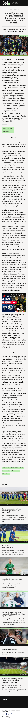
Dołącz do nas (5, 701)
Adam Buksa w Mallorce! (10, 649)
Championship (5, 467)
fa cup (21, 467)
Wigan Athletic (5, 474)
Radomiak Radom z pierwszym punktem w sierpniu (12, 580)
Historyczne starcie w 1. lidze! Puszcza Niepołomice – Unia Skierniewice (11, 511)
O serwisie (4, 699)
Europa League (14, 467)
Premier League (15, 470)
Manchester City (6, 470)
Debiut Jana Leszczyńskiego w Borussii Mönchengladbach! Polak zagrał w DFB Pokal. (13, 614)
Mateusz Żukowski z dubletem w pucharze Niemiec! (12, 547)
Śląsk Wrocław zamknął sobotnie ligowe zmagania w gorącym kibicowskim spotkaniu (12, 680)
